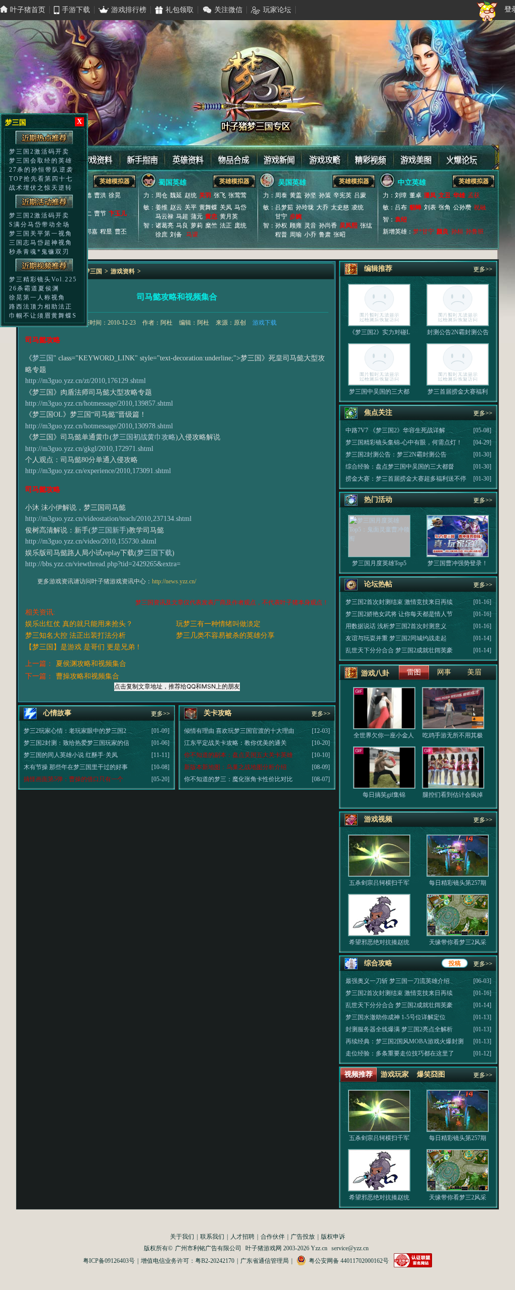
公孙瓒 (462, 207)
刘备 (176, 234)
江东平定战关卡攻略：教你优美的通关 (235, 742)
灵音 (310, 225)
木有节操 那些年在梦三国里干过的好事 (76, 767)
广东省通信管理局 (264, 1260)
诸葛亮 (164, 225)
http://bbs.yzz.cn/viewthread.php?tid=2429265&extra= (103, 564)
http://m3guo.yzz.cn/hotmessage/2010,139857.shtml (99, 403)
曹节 (100, 213)
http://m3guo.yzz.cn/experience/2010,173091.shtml (98, 471)
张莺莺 (237, 195)
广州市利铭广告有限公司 (208, 1248)
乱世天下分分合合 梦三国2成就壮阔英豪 (399, 650)
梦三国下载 (154, 553)
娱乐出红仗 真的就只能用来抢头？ (79, 624)
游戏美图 (413, 157)
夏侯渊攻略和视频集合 (91, 663)
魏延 (176, 195)
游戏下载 (264, 322)
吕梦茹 (284, 207)
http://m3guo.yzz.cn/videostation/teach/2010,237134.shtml (108, 518)
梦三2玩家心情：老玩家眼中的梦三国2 (75, 730)
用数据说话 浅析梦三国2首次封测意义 (396, 626)
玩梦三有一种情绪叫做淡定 (218, 624)
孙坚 (310, 195)
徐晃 (115, 195)
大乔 (322, 207)
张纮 (366, 225)
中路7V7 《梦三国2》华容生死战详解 (395, 430)
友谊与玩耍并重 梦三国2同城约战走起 (396, 638)
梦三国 (93, 271)
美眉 (474, 672)
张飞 (220, 195)
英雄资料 (187, 157)
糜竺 (211, 225)
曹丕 (121, 231)
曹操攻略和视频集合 (87, 676)
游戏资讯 (277, 157)
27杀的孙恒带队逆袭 (41, 169)
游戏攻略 (323, 157)
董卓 (415, 195)
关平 (191, 207)
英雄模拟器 (115, 181)
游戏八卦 (375, 673)
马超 (182, 216)
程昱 (106, 231)
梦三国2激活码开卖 (39, 151)
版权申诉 (333, 1236)
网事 (444, 672)
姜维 (161, 207)
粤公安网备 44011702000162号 (349, 1260)
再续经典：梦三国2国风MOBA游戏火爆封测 (405, 1041)
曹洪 (100, 195)
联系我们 (212, 1236)
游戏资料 (96, 157)
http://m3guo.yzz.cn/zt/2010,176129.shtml (85, 381)
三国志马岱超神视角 (40, 242)
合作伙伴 (273, 1236)
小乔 (310, 234)
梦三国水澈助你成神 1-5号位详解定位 (396, 1017)
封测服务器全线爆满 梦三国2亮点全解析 (399, 1029)
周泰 (281, 195)
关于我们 (182, 1236)
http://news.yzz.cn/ (174, 581)
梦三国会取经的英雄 (40, 160)
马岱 (240, 207)
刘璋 (401, 195)
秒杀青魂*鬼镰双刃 (39, 251)
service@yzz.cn (350, 1248)
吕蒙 (360, 195)
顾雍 (296, 225)
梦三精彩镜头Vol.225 (43, 279)
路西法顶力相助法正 (40, 306)
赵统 (191, 195)
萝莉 (197, 225)
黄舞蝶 (208, 207)
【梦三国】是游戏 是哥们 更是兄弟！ (83, 647)
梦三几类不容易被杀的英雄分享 (225, 635)
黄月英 (229, 216)
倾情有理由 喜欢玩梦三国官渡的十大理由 (239, 730)
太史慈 (340, 207)
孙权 (281, 225)
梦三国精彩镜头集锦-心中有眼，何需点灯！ (404, 442)
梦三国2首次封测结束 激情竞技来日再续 (399, 601)
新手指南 (142, 157)
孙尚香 (328, 225)
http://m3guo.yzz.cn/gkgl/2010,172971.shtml (89, 448)
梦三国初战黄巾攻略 (144, 437)
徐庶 (161, 234)
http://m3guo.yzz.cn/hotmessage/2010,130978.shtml (99, 426)
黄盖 (296, 195)
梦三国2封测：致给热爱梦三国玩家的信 (76, 742)
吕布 (401, 207)
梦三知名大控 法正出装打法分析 (75, 635)
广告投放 (303, 1236)
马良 (182, 225)
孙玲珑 (305, 207)
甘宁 (281, 216)
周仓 (161, 195)
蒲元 (197, 216)
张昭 (339, 234)
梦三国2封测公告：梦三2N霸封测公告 (396, 454)
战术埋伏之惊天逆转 (40, 187)
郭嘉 (91, 231)
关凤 (226, 207)
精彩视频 (368, 157)
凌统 (358, 207)
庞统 (240, 225)
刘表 (430, 207)
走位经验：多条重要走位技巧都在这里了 (400, 1053)
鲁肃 (325, 234)
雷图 (414, 672)
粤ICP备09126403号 (109, 1260)
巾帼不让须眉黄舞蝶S (43, 315)
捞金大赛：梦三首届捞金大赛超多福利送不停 (406, 478)
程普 (281, 234)
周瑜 (296, 234)
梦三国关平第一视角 (40, 233)
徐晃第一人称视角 (37, 297)
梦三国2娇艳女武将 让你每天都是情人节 (399, 614)
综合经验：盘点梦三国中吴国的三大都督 (400, 466)
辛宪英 (342, 195)
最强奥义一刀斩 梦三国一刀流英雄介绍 (398, 980)
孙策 (325, 195)
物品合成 (232, 157)
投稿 (455, 963)
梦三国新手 (108, 530)
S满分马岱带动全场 (39, 224)
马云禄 (164, 216)
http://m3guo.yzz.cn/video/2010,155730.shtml (90, 541)
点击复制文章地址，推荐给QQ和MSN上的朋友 (177, 686)
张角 (445, 207)
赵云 (176, 207)
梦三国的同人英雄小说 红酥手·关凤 (71, 754)
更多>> (160, 713)
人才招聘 (242, 1236)
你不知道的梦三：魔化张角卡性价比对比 (238, 779)
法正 (226, 225)
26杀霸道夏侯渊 (34, 288)
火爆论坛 (459, 157)
